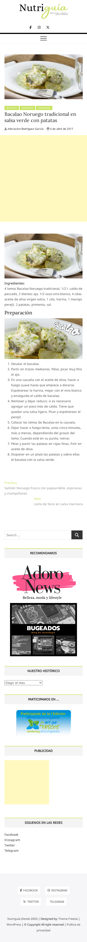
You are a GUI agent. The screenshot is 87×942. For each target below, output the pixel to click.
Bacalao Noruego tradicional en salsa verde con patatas (40, 117)
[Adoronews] (43, 565)
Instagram (12, 840)
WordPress (14, 924)
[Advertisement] (43, 178)
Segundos (44, 107)
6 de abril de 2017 (61, 129)
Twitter (9, 845)
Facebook (11, 834)
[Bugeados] (43, 605)
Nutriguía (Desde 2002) (22, 919)
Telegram (11, 850)
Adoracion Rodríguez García (25, 129)
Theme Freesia (68, 919)
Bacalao (12, 107)
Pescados (27, 107)
